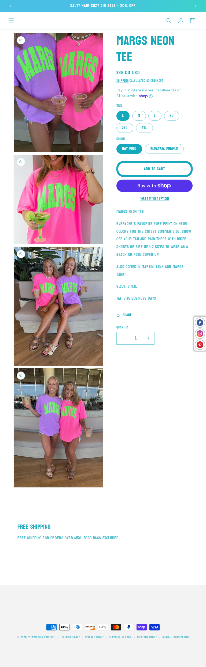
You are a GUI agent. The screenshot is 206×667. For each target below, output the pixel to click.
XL (172, 115)
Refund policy (71, 637)
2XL (125, 127)
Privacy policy (94, 637)
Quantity (122, 327)
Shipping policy (147, 637)
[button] (11, 21)
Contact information (176, 637)
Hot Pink (129, 148)
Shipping (122, 81)
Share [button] (127, 315)
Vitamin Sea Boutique (41, 637)
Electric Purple (164, 148)
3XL (144, 127)
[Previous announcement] (10, 6)
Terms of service (120, 637)
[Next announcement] (195, 6)
